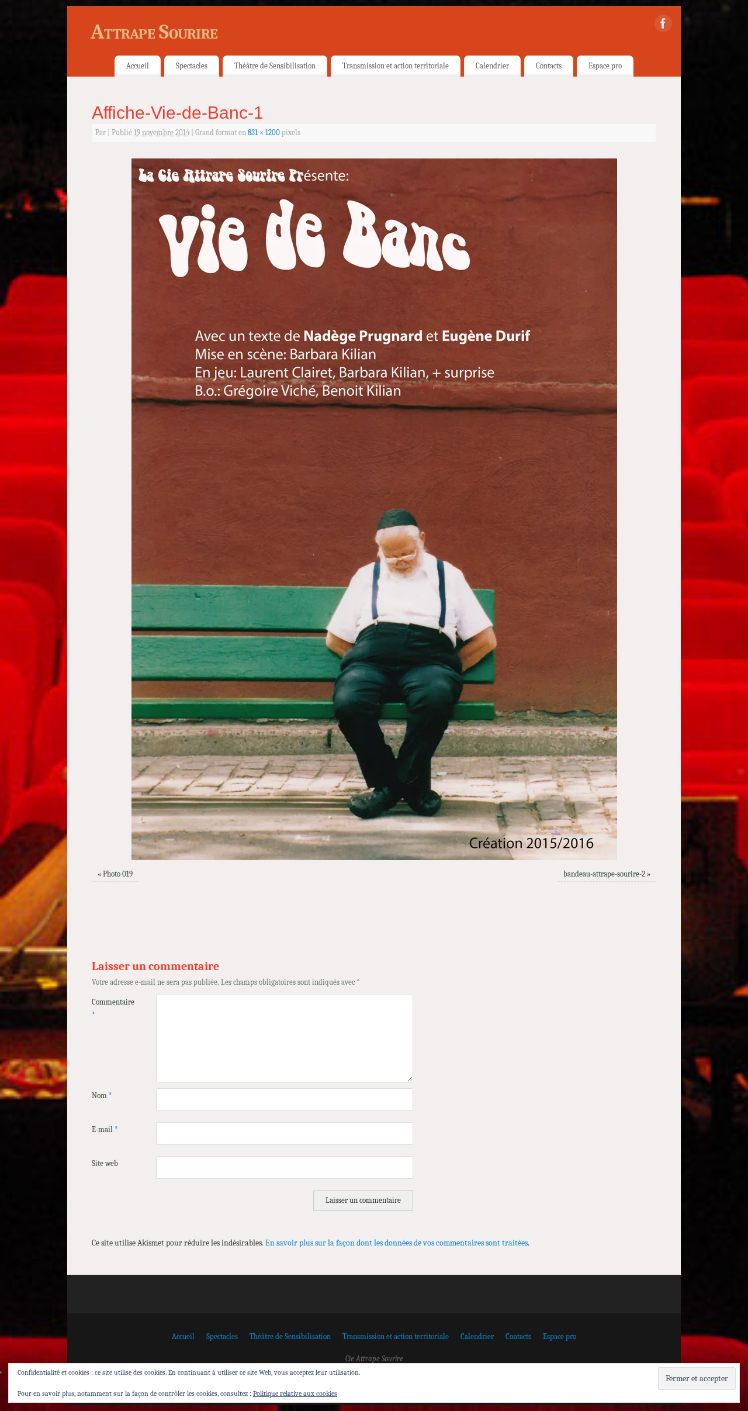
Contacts (549, 65)
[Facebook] (663, 26)
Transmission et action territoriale (395, 65)
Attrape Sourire (154, 32)
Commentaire (108, 1008)
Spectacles (191, 65)
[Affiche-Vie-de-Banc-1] (374, 509)
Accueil (137, 65)
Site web (105, 1164)
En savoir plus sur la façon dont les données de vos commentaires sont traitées (396, 1243)
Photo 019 (118, 874)
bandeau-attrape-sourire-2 (604, 874)
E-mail (105, 1130)
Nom (102, 1096)
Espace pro (605, 65)
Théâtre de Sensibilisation (275, 65)
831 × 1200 (264, 133)
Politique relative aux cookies (295, 1393)
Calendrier (492, 65)
